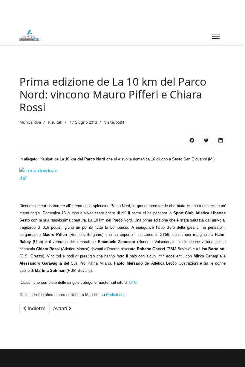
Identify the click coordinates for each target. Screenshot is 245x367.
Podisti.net (115, 294)
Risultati (55, 122)
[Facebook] (192, 140)
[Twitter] (206, 140)
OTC (133, 282)
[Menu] (215, 36)
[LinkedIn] (220, 140)
